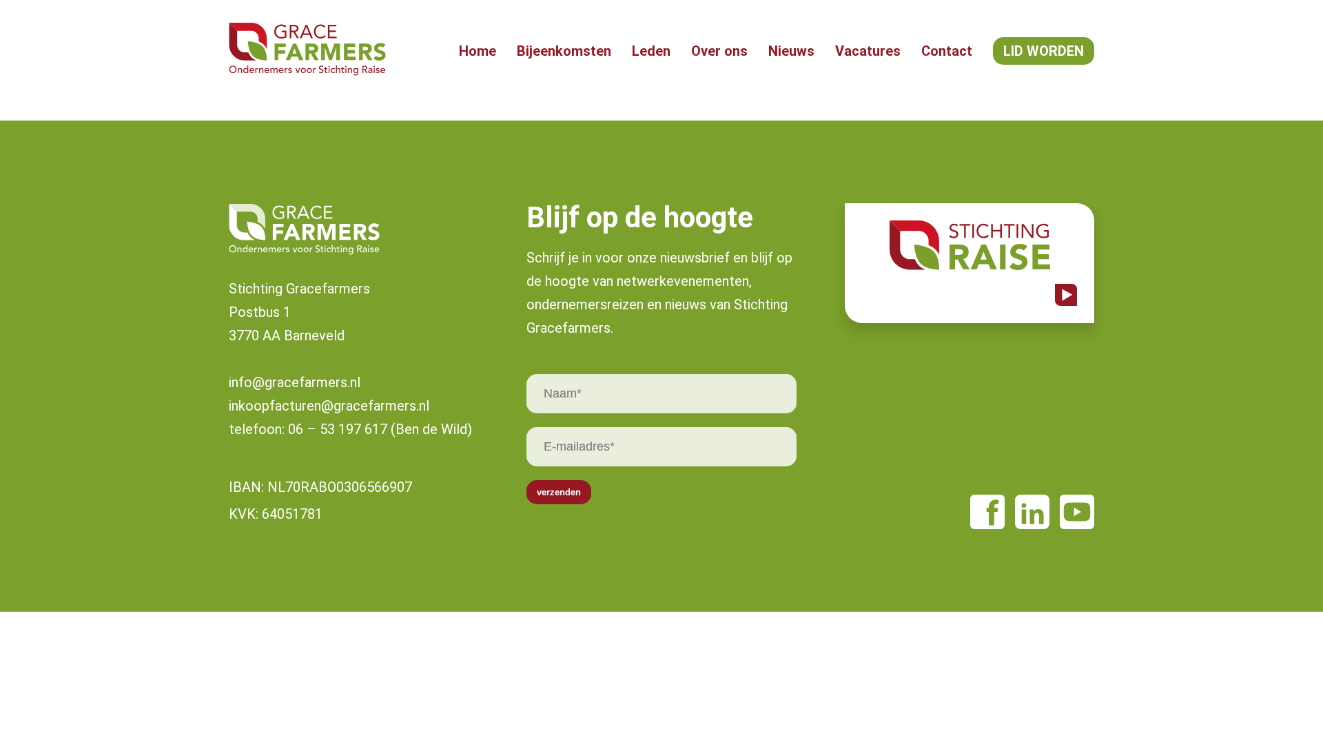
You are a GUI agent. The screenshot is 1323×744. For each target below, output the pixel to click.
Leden (651, 51)
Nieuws (791, 51)
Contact (946, 51)
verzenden (559, 492)
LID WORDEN (1043, 51)
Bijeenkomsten (564, 51)
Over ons (719, 51)
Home (477, 51)
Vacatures (868, 51)
